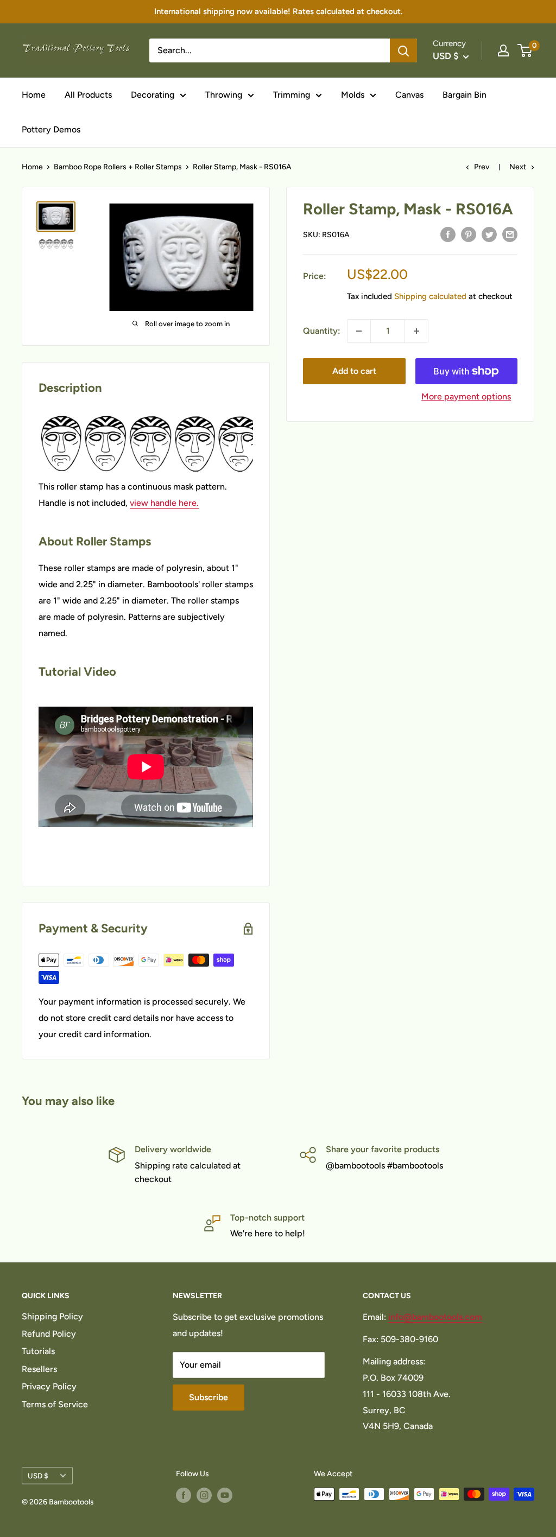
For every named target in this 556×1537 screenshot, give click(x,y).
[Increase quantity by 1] (416, 331)
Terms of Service (55, 1404)
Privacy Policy (49, 1386)
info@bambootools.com (435, 1317)
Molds (352, 95)
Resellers (39, 1369)
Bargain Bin (464, 95)
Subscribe (208, 1397)
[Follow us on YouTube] (224, 1495)
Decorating (152, 95)
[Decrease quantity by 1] (359, 331)
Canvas (409, 95)
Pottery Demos (51, 129)
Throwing (223, 95)
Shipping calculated (430, 296)
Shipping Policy (52, 1316)
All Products (88, 95)
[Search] (403, 50)
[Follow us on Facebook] (183, 1495)
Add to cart (354, 371)
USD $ (38, 1475)
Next (517, 167)
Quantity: (321, 331)
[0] (525, 50)
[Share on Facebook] (448, 234)
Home (34, 95)
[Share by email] (509, 234)
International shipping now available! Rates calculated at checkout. (278, 11)
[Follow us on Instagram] (204, 1495)
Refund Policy (49, 1334)
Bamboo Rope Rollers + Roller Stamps (118, 167)
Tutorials (38, 1351)
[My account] (503, 50)
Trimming (291, 95)
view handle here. (164, 503)
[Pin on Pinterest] (468, 234)
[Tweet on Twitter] (489, 234)
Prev (481, 167)
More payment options (466, 396)
